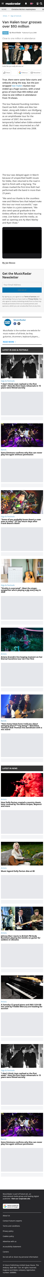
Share (8, 73)
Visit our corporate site (20, 1198)
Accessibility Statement (12, 1246)
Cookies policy (8, 1236)
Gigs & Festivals (16, 16)
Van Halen (17, 85)
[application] (22, 241)
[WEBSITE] (19, 323)
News (5, 33)
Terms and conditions (11, 1226)
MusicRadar (16, 32)
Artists (5, 16)
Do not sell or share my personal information (20, 1257)
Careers (6, 1252)
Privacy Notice (33, 299)
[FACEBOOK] (15, 323)
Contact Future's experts (12, 1221)
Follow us (25, 73)
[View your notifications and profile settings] (26, 3)
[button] (2, 3)
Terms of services (30, 297)
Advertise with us (9, 1241)
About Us (6, 1215)
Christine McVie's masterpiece (23, 9)
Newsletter (37, 73)
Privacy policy (8, 1231)
